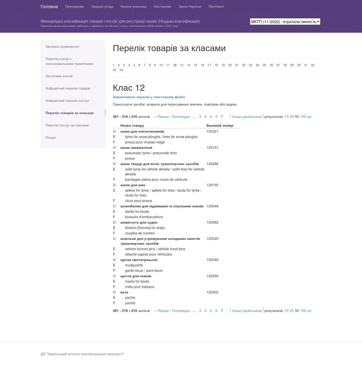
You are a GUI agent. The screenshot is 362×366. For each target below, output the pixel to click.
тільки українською (247, 116)
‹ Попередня (180, 116)
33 (114, 70)
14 (188, 65)
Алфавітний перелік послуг (67, 100)
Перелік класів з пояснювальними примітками (69, 61)
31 (306, 65)
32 (312, 65)
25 (264, 65)
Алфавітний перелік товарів (68, 88)
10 (161, 65)
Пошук (51, 137)
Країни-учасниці (134, 6)
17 (209, 65)
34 (121, 70)
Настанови (162, 6)
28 (285, 65)
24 (257, 65)
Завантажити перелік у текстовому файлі (149, 96)
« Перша (162, 116)
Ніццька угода (102, 6)
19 (223, 65)
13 (181, 65)
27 (278, 65)
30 (299, 65)
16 (202, 65)
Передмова (74, 6)
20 (230, 65)
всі (309, 116)
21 (237, 65)
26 (271, 65)
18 (216, 65)
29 (292, 65)
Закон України (190, 6)
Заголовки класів (59, 75)
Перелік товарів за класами (70, 112)
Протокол (216, 6)
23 (250, 65)
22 (244, 65)
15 (195, 65)
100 (303, 116)
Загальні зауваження (62, 46)
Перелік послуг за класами (67, 124)
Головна (49, 6)
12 (175, 65)
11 (168, 65)
